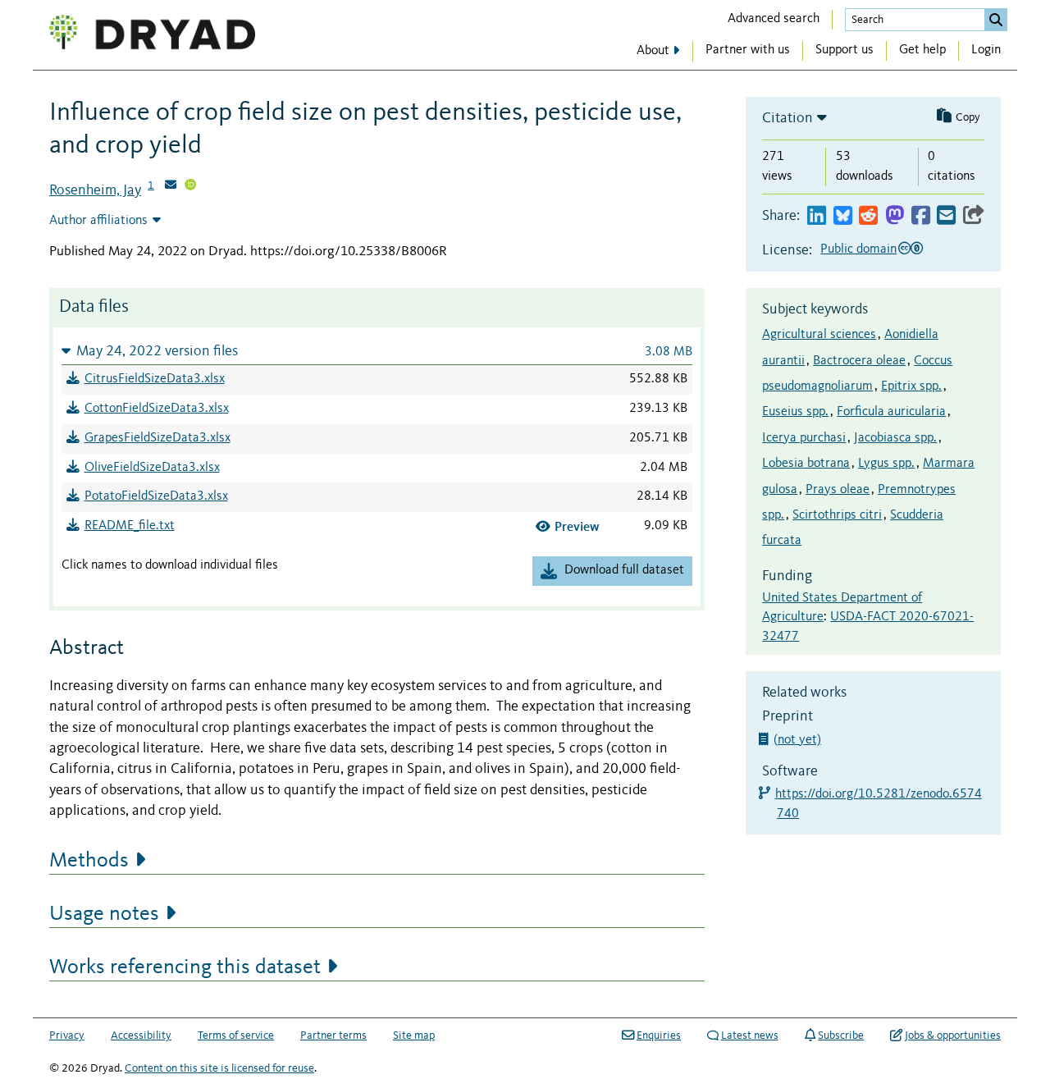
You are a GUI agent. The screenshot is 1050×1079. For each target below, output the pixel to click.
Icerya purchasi (804, 438)
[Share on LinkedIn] (816, 216)
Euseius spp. (795, 411)
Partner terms (333, 1035)
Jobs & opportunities (953, 1035)
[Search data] (995, 19)
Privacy (66, 1035)
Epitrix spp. (911, 386)
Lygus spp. (886, 463)
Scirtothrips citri (837, 515)
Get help (922, 50)
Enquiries (659, 1035)
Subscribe (841, 1035)
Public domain (858, 249)
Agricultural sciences (819, 334)
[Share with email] (946, 216)
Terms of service (236, 1035)
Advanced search (773, 18)
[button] (377, 351)
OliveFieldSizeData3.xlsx (152, 467)
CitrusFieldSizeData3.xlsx (154, 379)
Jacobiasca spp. (895, 438)
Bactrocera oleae (859, 361)
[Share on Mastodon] (894, 216)
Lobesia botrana (806, 463)
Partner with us (747, 50)
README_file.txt (129, 526)
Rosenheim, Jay (95, 190)
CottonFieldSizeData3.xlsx (156, 408)
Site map (414, 1035)
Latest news (749, 1035)
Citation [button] (787, 118)
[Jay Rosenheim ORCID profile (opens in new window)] (190, 186)
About (653, 50)
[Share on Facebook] (920, 216)
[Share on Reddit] (868, 216)
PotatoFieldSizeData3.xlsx (156, 496)
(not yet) (799, 740)
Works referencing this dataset (185, 967)
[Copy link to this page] (973, 216)
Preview (577, 526)
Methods (89, 860)
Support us (844, 50)
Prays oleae (838, 489)
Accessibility (141, 1035)
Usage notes (104, 914)
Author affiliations (98, 220)
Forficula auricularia (891, 411)
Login (986, 50)
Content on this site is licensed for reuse (219, 1068)
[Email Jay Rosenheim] (170, 186)
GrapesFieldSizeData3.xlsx (157, 438)
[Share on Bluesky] (842, 216)
